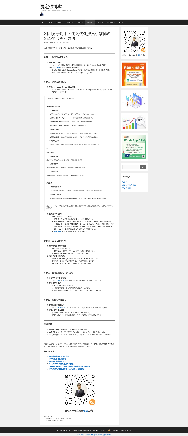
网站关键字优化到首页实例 (59, 356)
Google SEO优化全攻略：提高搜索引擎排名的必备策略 (69, 366)
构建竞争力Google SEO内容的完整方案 (58, 418)
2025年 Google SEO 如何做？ (55, 420)
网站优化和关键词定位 (57, 361)
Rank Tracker (60, 308)
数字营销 (110, 22)
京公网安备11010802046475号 (120, 430)
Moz (63, 281)
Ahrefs (57, 281)
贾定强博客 (51, 6)
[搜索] (143, 167)
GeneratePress (83, 430)
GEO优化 (100, 22)
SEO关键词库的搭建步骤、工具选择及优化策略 (66, 369)
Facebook (70, 22)
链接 (85, 410)
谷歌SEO (90, 22)
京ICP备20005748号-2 (97, 430)
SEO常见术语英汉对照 (57, 359)
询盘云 (121, 22)
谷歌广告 (80, 22)
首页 (43, 22)
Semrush (56, 68)
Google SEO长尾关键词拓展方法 (61, 364)
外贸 (50, 22)
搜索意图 (57, 231)
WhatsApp (59, 22)
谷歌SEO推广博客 (129, 185)
